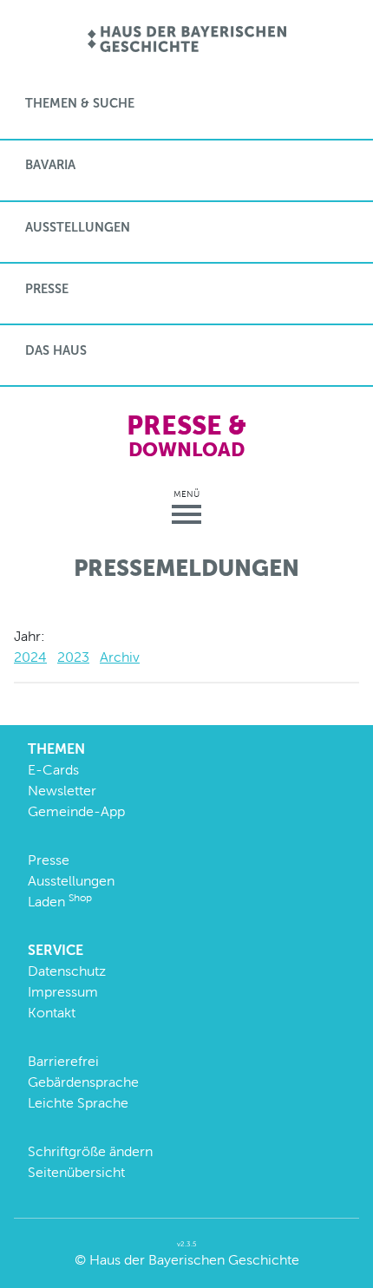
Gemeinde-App (76, 811)
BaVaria (50, 165)
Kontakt (51, 1012)
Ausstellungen (77, 227)
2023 (73, 657)
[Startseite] (187, 40)
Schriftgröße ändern (90, 1151)
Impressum (63, 991)
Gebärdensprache (83, 1082)
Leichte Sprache (78, 1102)
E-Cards (53, 769)
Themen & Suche (79, 103)
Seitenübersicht (76, 1172)
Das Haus (56, 350)
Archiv (120, 657)
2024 (30, 657)
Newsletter (62, 790)
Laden (60, 901)
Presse (47, 289)
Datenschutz (67, 971)
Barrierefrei (63, 1061)
